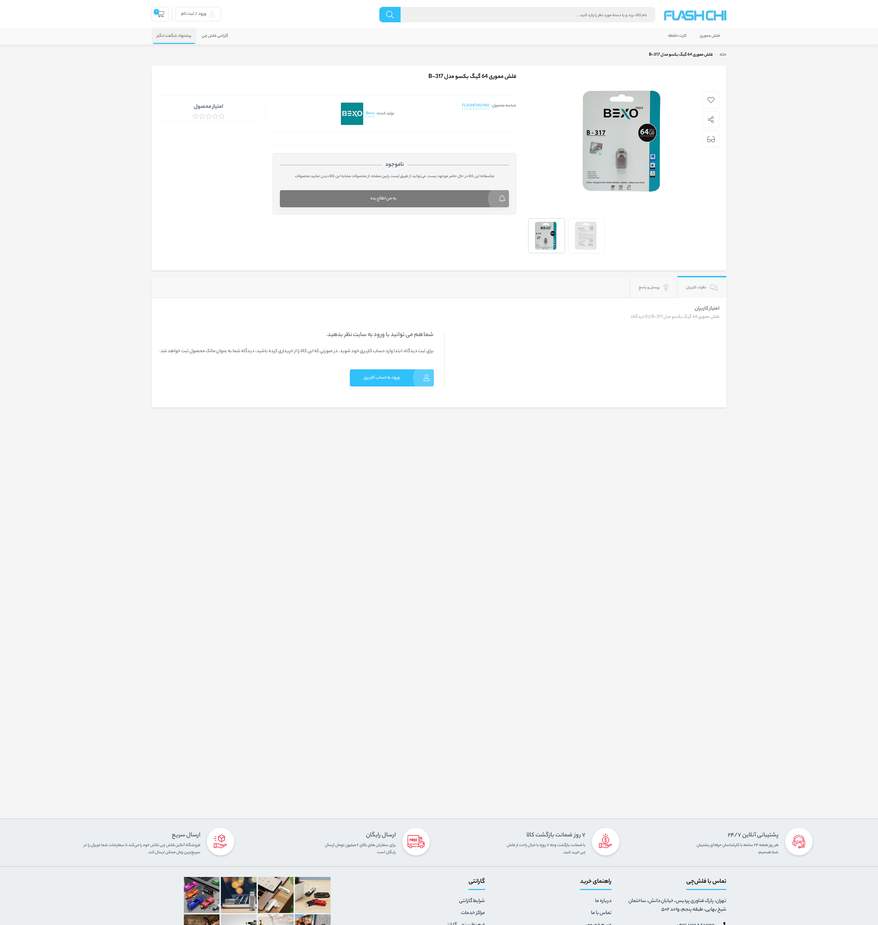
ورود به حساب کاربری (382, 377)
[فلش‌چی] (695, 15)
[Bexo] (352, 114)
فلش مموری (710, 36)
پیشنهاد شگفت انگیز (174, 36)
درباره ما (603, 901)
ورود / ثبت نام (194, 14)
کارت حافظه (677, 36)
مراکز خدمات (473, 913)
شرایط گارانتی (472, 901)
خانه (723, 54)
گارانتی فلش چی (215, 36)
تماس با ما (601, 913)
